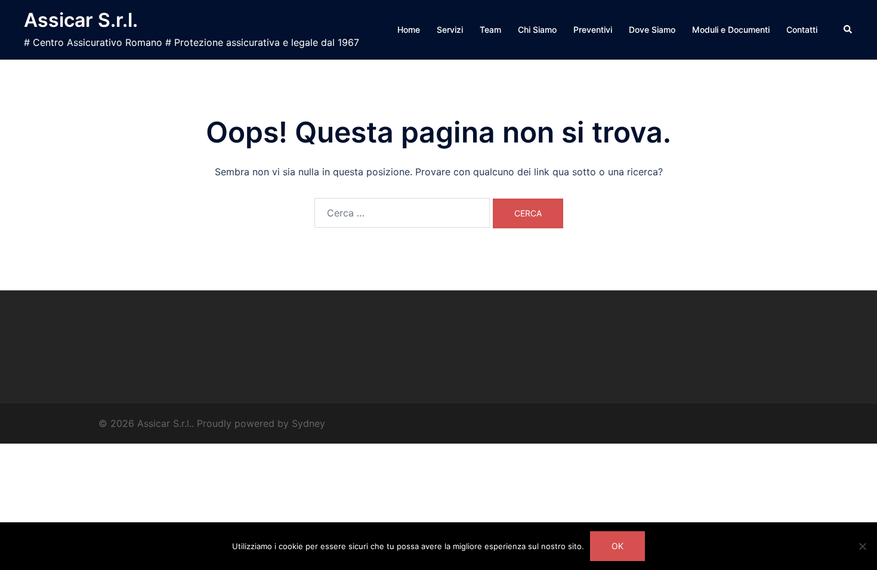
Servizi (450, 29)
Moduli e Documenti (731, 29)
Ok (617, 546)
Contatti (801, 29)
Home (408, 29)
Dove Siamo (652, 29)
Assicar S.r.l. (81, 20)
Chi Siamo (537, 29)
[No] (862, 546)
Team (490, 29)
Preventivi (592, 29)
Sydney (308, 423)
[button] (848, 30)
